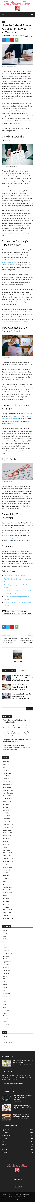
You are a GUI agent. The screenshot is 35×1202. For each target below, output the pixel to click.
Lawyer (29, 613)
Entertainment (7, 959)
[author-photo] (17, 658)
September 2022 (8, 833)
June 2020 (6, 901)
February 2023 (7, 819)
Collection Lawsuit (11, 611)
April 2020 (6, 907)
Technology (6, 1010)
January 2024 (7, 787)
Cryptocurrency (8, 953)
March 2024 (6, 781)
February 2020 (7, 910)
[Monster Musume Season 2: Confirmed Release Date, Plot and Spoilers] (6, 1107)
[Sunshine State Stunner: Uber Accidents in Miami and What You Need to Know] (6, 678)
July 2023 (6, 804)
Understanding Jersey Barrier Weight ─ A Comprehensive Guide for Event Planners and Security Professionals (16, 747)
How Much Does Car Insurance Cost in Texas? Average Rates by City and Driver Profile (16, 727)
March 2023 (6, 816)
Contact (10, 1194)
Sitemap (20, 1196)
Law (8, 19)
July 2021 (6, 873)
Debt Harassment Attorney (9, 613)
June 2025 (6, 776)
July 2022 (6, 838)
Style (4, 1007)
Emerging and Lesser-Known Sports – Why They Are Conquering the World (17, 740)
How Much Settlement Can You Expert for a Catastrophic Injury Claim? (21, 696)
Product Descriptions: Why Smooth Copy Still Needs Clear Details (16, 721)
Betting (5, 933)
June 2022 (6, 841)
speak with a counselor (19, 538)
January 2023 (7, 821)
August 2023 (7, 801)
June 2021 (6, 876)
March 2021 (6, 884)
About (4, 1194)
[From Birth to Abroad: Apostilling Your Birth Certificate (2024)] (6, 687)
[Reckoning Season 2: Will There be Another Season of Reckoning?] (6, 1098)
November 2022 (8, 827)
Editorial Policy (17, 1194)
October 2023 (7, 796)
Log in (5, 1036)
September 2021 (8, 867)
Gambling (6, 973)
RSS (25, 1196)
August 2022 (7, 836)
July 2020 (6, 898)
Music (5, 999)
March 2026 (6, 767)
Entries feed (7, 1039)
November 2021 (8, 861)
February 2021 (7, 887)
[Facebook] (4, 40)
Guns (4, 982)
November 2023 (8, 793)
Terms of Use (12, 1196)
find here (18, 123)
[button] (3, 14)
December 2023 (8, 790)
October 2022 (7, 830)
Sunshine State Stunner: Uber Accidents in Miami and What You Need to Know (22, 678)
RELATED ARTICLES (9, 671)
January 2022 (7, 856)
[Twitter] (8, 40)
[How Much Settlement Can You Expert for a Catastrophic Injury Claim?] (6, 696)
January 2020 (7, 913)
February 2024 (7, 784)
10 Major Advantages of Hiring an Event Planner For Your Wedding (9, 640)
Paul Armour (7, 35)
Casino (5, 947)
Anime (5, 930)
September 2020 (8, 893)
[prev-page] (3, 703)
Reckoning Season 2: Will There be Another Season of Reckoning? (22, 1097)
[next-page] (6, 703)
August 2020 (7, 896)
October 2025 (7, 770)
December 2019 (8, 915)
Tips (4, 1013)
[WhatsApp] (16, 40)
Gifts (4, 979)
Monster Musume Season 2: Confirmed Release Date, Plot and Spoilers (22, 1107)
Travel (5, 1022)
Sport (4, 1004)
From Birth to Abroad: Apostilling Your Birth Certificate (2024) (20, 687)
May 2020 (6, 904)
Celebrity (6, 950)
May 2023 (6, 810)
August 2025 (7, 773)
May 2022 (6, 844)
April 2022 (6, 847)
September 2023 (8, 799)
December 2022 (8, 824)
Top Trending (7, 1019)
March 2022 (6, 850)
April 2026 (6, 764)
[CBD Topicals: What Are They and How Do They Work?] (6, 1063)
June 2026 (6, 762)
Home (3, 19)
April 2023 (6, 813)
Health (5, 984)
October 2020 (7, 890)
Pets (4, 1002)
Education (6, 956)
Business (6, 939)
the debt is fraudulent (9, 262)
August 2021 (7, 870)
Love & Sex (6, 993)
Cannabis (6, 942)
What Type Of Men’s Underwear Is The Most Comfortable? (26, 640)
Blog (4, 936)
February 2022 (7, 853)
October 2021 (7, 864)
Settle (4, 616)
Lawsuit (24, 613)
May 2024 (6, 779)
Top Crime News (8, 1016)
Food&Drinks (7, 970)
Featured (6, 964)
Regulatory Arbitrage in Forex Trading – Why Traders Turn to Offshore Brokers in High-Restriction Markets (16, 734)
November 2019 (8, 918)
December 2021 (8, 858)
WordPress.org (7, 1042)
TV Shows (6, 1024)
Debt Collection (22, 611)
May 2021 (6, 878)
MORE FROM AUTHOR (23, 671)
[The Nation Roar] (18, 6)
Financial (6, 967)
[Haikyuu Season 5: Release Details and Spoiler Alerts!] (6, 1117)
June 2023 (6, 807)
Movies (5, 996)
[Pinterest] (12, 40)
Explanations (7, 962)
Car (4, 945)
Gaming (5, 976)
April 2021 (6, 881)
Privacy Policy (26, 1194)
